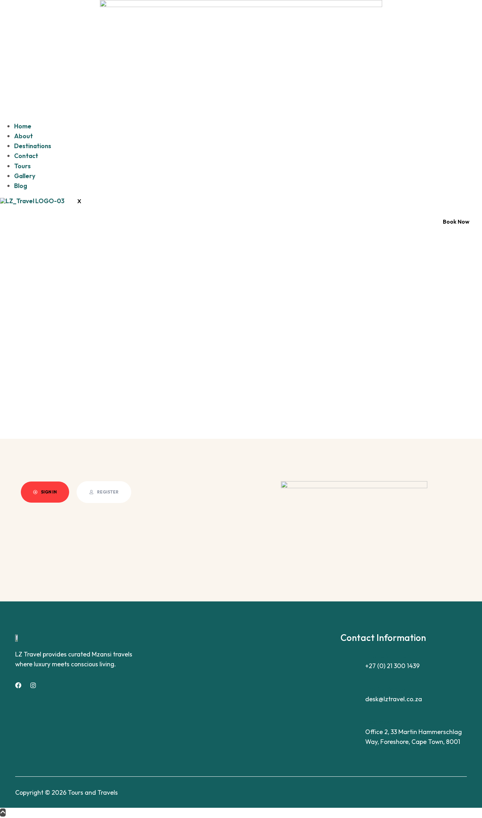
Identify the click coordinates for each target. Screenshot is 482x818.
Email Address (385, 689)
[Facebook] (18, 685)
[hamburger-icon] (12, 114)
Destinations (32, 146)
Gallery (24, 176)
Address (377, 722)
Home (22, 126)
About (23, 136)
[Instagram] (33, 685)
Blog (20, 186)
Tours (22, 166)
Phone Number (387, 656)
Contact (26, 156)
